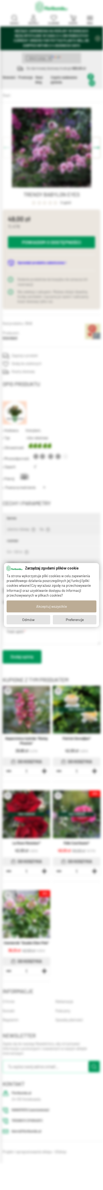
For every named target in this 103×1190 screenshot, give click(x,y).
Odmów (28, 620)
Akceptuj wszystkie (51, 606)
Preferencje (75, 620)
